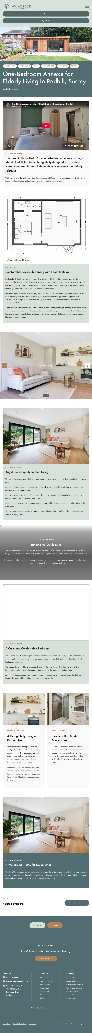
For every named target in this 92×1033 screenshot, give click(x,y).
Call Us (47, 21)
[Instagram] (40, 1014)
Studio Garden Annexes (74, 981)
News (42, 998)
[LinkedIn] (52, 1014)
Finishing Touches (72, 991)
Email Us (55, 925)
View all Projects (75, 903)
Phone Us (37, 925)
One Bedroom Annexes (74, 984)
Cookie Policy (33, 1024)
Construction (44, 988)
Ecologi (42, 995)
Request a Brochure (46, 14)
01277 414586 (12, 977)
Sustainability (44, 991)
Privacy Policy (7, 1024)
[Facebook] (46, 1014)
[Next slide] (87, 365)
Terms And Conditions (19, 1024)
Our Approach (45, 984)
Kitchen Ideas (71, 998)
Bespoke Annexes (72, 978)
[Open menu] (87, 6)
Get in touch (44, 958)
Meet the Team (45, 978)
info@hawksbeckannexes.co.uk (17, 981)
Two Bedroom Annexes (74, 988)
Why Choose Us (46, 981)
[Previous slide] (4, 365)
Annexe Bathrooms (73, 995)
